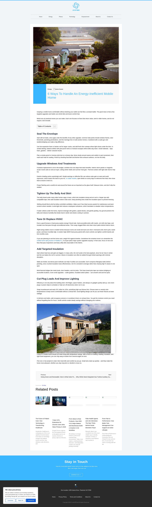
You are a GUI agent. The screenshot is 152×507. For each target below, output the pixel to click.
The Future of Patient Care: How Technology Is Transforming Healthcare (42, 423)
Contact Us (110, 16)
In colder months (71, 178)
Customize (10, 500)
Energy (50, 16)
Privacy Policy (63, 497)
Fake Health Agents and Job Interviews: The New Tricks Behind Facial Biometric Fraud (92, 423)
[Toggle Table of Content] (53, 126)
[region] (20, 495)
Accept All (31, 500)
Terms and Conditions (76, 497)
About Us (98, 16)
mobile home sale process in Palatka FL (49, 240)
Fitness (61, 16)
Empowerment (85, 16)
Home (40, 16)
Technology (72, 16)
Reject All (20, 500)
